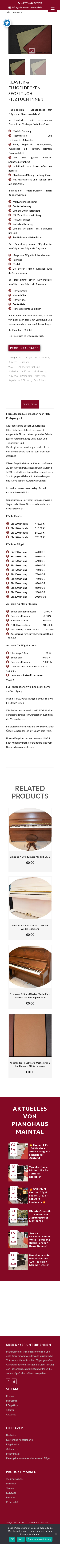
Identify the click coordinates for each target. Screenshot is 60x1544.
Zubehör (24, 361)
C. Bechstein (12, 1502)
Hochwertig (40, 371)
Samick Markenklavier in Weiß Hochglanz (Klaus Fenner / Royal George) (40, 1239)
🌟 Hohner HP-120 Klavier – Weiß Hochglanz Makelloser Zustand (39, 1151)
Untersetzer (12, 1449)
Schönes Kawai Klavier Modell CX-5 (30, 856)
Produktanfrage (24, 347)
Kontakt (10, 1396)
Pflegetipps (12, 1405)
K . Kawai (11, 1492)
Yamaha (10, 1488)
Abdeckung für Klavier (20, 371)
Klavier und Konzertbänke (19, 1439)
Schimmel (11, 1483)
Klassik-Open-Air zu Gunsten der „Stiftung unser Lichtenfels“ (40, 1216)
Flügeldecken (42, 357)
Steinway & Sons (15, 1478)
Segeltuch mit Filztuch (19, 380)
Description (30, 404)
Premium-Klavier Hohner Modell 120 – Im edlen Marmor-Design (40, 1260)
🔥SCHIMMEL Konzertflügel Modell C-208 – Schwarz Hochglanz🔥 (38, 1195)
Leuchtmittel (13, 1453)
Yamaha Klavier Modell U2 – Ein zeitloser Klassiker (39, 1172)
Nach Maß (40, 375)
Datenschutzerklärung (39, 1539)
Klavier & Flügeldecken (20, 375)
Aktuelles (11, 1414)
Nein (20, 1539)
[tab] (30, 404)
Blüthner (10, 1497)
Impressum (11, 1400)
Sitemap (10, 1409)
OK (12, 1539)
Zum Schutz (40, 380)
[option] (30, 41)
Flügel (29, 357)
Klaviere (12, 361)
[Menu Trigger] (52, 7)
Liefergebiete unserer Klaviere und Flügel (28, 1458)
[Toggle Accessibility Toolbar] (7, 23)
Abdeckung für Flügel (29, 366)
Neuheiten (11, 1435)
